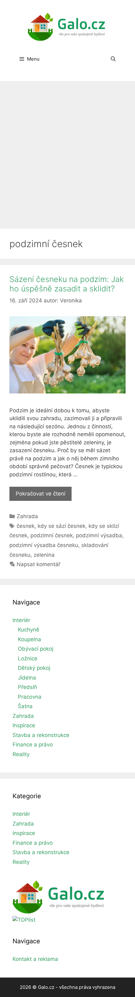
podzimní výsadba (99, 535)
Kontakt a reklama (35, 959)
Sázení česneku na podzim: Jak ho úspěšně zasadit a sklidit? (66, 283)
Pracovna (29, 697)
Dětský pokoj (34, 668)
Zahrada (27, 516)
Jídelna (27, 678)
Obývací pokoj (35, 649)
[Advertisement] (67, 151)
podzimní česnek (51, 535)
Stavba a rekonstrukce (41, 735)
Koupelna (29, 639)
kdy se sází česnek (61, 526)
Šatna (25, 706)
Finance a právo (33, 744)
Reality (21, 754)
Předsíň (27, 687)
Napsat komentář (38, 564)
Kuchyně (28, 629)
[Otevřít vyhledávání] (113, 59)
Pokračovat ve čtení (44, 495)
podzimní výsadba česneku (43, 545)
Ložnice (27, 658)
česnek (26, 526)
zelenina (44, 555)
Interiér (21, 620)
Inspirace (24, 725)
